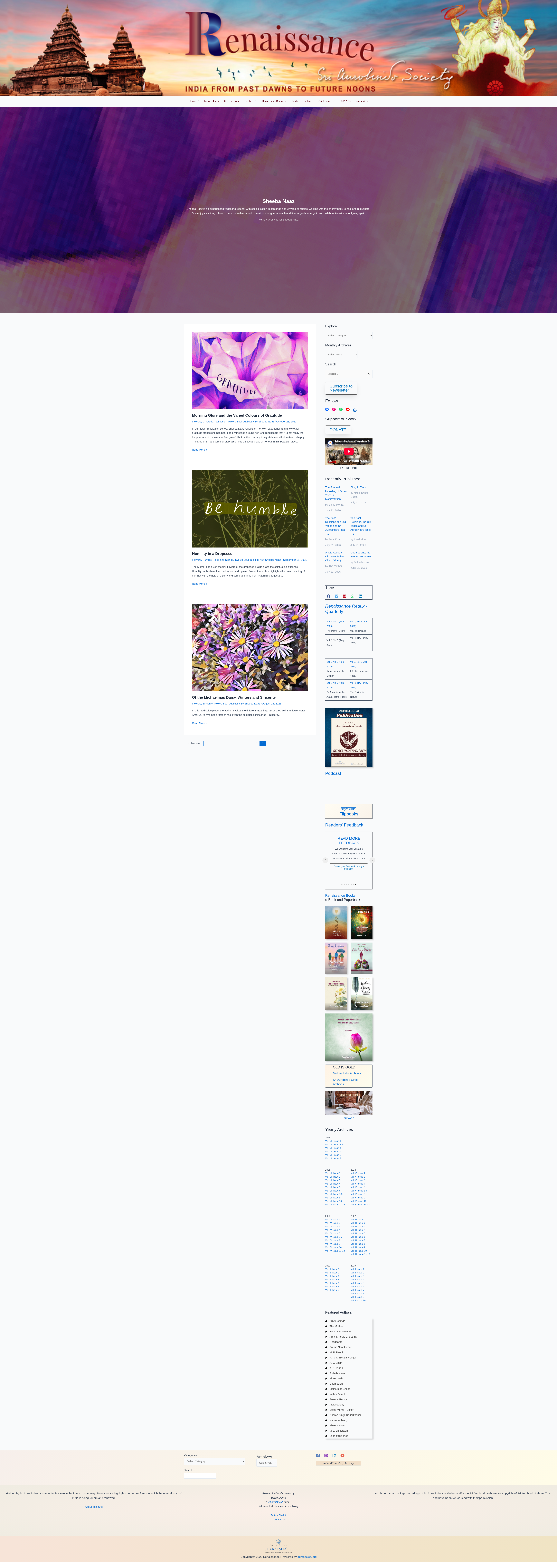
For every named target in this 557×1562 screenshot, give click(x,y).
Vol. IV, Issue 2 (332, 1223)
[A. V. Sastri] (333, 1362)
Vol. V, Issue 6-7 (359, 1190)
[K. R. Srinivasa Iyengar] (340, 1357)
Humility (207, 559)
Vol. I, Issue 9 (357, 1297)
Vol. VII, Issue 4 (333, 1148)
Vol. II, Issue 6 (332, 1286)
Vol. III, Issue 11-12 (360, 1254)
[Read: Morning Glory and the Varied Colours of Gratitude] (250, 370)
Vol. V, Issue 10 (358, 1201)
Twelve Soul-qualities (240, 421)
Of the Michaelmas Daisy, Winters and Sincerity (234, 697)
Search (188, 1470)
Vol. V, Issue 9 (358, 1197)
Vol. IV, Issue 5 (332, 1233)
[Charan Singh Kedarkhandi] (343, 1415)
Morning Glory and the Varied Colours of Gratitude (237, 415)
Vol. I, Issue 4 (357, 1279)
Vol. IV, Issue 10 (333, 1247)
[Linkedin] (334, 1455)
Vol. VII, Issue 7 (333, 1158)
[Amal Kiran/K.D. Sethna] (341, 1336)
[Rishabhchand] (335, 1373)
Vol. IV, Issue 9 (332, 1244)
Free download (362, 970)
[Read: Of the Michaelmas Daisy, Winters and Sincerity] (250, 647)
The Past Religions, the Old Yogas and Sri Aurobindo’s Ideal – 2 (360, 526)
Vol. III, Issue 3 (358, 1226)
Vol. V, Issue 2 (358, 1177)
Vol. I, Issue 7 (357, 1290)
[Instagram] (326, 1455)
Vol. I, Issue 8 (357, 1293)
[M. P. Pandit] (334, 1352)
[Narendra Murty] (336, 1420)
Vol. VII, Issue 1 (333, 1141)
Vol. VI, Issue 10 (333, 1201)
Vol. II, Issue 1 (332, 1269)
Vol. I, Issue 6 (357, 1286)
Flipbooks (348, 814)
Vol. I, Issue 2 (357, 1272)
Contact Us (278, 1519)
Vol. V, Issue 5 (358, 1187)
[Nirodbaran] (333, 1342)
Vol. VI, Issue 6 (332, 1190)
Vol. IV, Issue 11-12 (335, 1251)
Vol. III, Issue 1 (358, 1219)
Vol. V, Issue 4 (358, 1183)
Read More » (199, 450)
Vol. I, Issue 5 (357, 1283)
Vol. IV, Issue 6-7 (333, 1237)
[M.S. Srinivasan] (336, 1430)
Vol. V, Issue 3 (358, 1180)
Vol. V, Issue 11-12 (360, 1204)
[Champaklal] (334, 1383)
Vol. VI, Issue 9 (332, 1197)
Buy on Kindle (361, 1002)
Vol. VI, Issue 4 (332, 1183)
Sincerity (208, 703)
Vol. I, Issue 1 (357, 1269)
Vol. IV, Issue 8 (332, 1240)
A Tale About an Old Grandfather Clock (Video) (334, 556)
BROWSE (349, 1118)
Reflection (220, 421)
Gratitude (208, 421)
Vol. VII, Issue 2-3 (334, 1144)
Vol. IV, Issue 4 (332, 1230)
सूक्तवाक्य (348, 808)
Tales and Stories (223, 559)
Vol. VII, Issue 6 (333, 1155)
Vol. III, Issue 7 (358, 1240)
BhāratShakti (275, 1502)
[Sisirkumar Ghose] (337, 1389)
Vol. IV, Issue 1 (332, 1219)
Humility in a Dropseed (212, 553)
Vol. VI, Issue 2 (332, 1177)
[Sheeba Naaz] (335, 1425)
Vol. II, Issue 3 (332, 1276)
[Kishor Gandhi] (335, 1394)
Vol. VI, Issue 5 (332, 1187)
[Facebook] (318, 1455)
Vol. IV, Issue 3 (332, 1226)
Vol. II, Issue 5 (332, 1283)
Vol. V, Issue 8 (358, 1194)
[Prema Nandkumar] (338, 1347)
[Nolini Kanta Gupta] (338, 1331)
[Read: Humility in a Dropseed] (250, 508)
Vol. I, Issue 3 (357, 1276)
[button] (197, 101)
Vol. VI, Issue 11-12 (335, 1204)
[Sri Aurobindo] (335, 1321)
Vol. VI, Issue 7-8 (333, 1194)
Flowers (196, 421)
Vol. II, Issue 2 (332, 1272)
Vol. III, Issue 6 (358, 1237)
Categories (190, 1455)
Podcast (333, 773)
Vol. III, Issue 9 (358, 1247)
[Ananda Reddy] (336, 1399)
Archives (264, 1457)
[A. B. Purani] (334, 1368)
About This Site (94, 1506)
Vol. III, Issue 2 (358, 1223)
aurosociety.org (307, 1556)
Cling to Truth (358, 487)
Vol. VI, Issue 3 (332, 1180)
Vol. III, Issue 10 (359, 1251)
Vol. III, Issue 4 (358, 1230)
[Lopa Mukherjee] (336, 1436)
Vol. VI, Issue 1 (332, 1173)
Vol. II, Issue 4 (332, 1279)
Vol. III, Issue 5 (358, 1233)
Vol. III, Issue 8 (358, 1244)
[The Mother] (334, 1326)
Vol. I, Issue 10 (358, 1300)
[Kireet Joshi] (334, 1378)
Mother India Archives (347, 1073)
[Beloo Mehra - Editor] (339, 1409)
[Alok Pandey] (334, 1404)
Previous (194, 743)
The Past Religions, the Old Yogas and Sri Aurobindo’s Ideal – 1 (335, 526)
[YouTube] (342, 1455)
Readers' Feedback (344, 825)
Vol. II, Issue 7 (332, 1290)
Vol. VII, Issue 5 (333, 1151)
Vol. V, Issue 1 (358, 1173)
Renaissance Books (340, 895)
